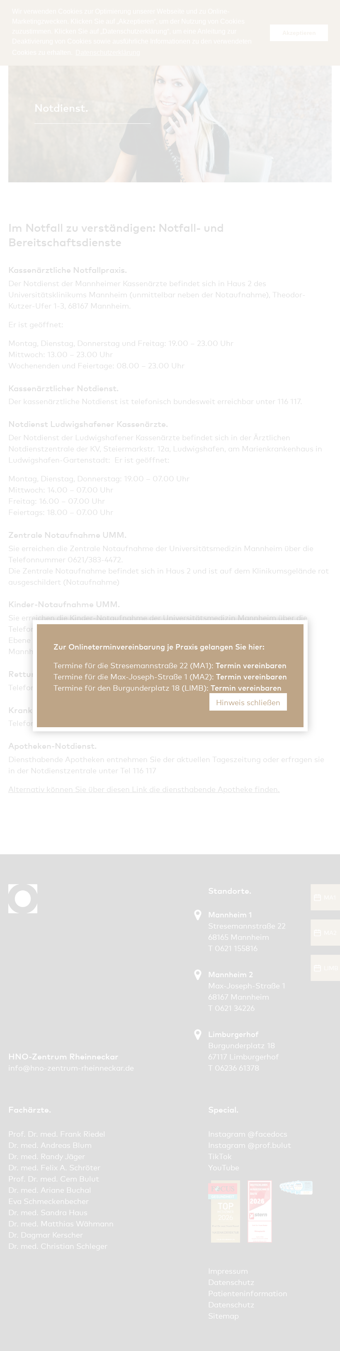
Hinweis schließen (248, 702)
